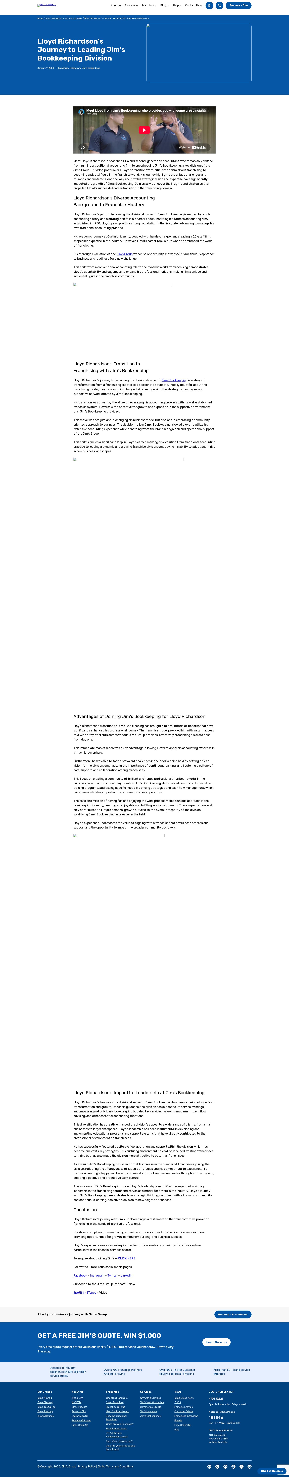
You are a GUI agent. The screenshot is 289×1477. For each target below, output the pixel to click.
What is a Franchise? (117, 1398)
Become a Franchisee (233, 1314)
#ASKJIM (76, 1402)
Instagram (97, 1275)
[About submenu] (120, 5)
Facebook (80, 1275)
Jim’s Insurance (148, 1411)
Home (40, 18)
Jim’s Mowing (44, 1398)
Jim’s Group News (54, 18)
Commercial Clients (150, 1407)
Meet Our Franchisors (117, 1411)
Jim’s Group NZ (80, 1425)
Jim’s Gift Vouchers (151, 1416)
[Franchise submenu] (156, 5)
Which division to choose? (120, 1424)
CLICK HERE (126, 1258)
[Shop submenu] (180, 5)
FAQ (176, 1429)
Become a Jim (239, 5)
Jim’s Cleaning (45, 1402)
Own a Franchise (115, 1402)
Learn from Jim (80, 1416)
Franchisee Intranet (116, 1428)
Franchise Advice (183, 1407)
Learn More (214, 1342)
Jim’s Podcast (79, 1407)
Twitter (112, 1275)
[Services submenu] (137, 5)
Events (178, 1420)
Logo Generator (182, 1425)
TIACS (177, 1402)
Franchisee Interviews (69, 68)
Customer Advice (183, 1411)
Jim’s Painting (45, 1411)
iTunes (91, 1292)
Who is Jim (77, 1398)
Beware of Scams (81, 1420)
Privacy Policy (87, 1466)
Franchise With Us (115, 1407)
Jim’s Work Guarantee (152, 1402)
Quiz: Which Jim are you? (119, 1441)
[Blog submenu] (167, 5)
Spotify (78, 1292)
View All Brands (45, 1416)
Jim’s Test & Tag (46, 1407)
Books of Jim (79, 1411)
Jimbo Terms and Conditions (115, 1466)
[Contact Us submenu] (201, 5)
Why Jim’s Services (150, 1398)
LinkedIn (126, 1275)
